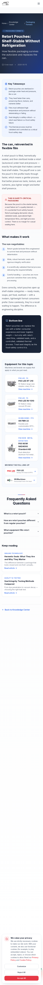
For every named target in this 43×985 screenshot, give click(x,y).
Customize (21, 966)
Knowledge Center (13, 23)
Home (4, 23)
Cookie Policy (25, 960)
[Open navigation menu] (38, 3)
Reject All (21, 972)
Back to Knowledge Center (17, 610)
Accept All (21, 978)
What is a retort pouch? (15, 513)
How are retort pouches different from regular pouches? (19, 521)
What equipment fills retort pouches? (16, 531)
